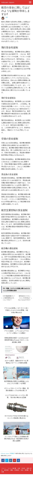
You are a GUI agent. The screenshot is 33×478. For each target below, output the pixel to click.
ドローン (3, 468)
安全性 (23, 468)
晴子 (7, 17)
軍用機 (26, 470)
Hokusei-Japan (7, 2)
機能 (11, 470)
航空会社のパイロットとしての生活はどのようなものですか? (24, 298)
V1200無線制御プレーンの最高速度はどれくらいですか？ (9, 298)
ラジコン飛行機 (12, 468)
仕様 (19, 468)
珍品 (22, 470)
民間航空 (16, 470)
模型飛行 (6, 470)
